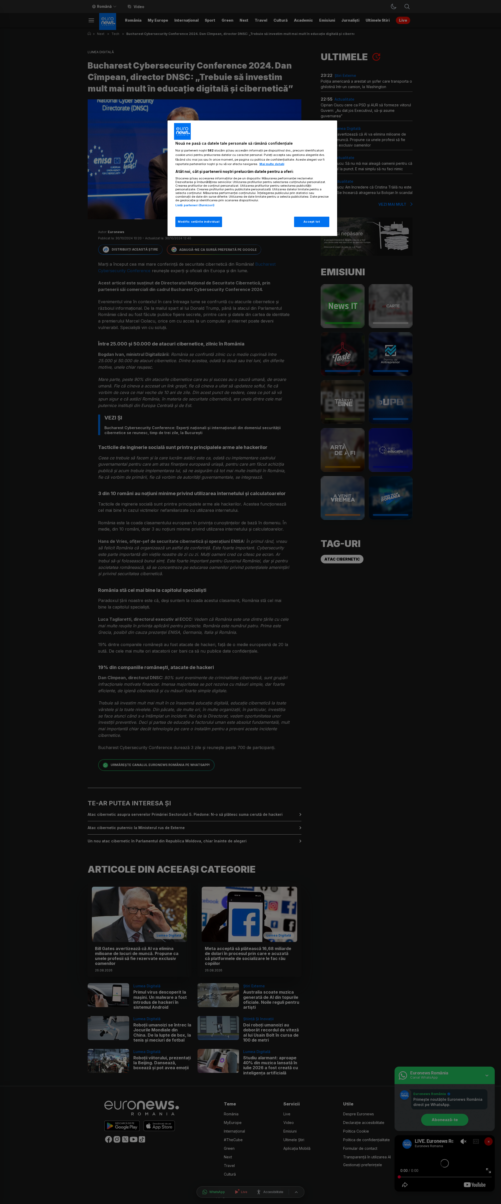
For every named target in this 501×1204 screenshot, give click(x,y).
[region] (252, 178)
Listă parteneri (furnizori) (194, 205)
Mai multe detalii (271, 164)
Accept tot (311, 221)
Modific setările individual (198, 221)
